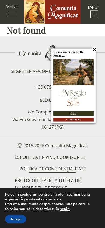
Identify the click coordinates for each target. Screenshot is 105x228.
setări (65, 209)
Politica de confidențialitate (52, 169)
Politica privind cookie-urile (52, 157)
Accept (15, 219)
